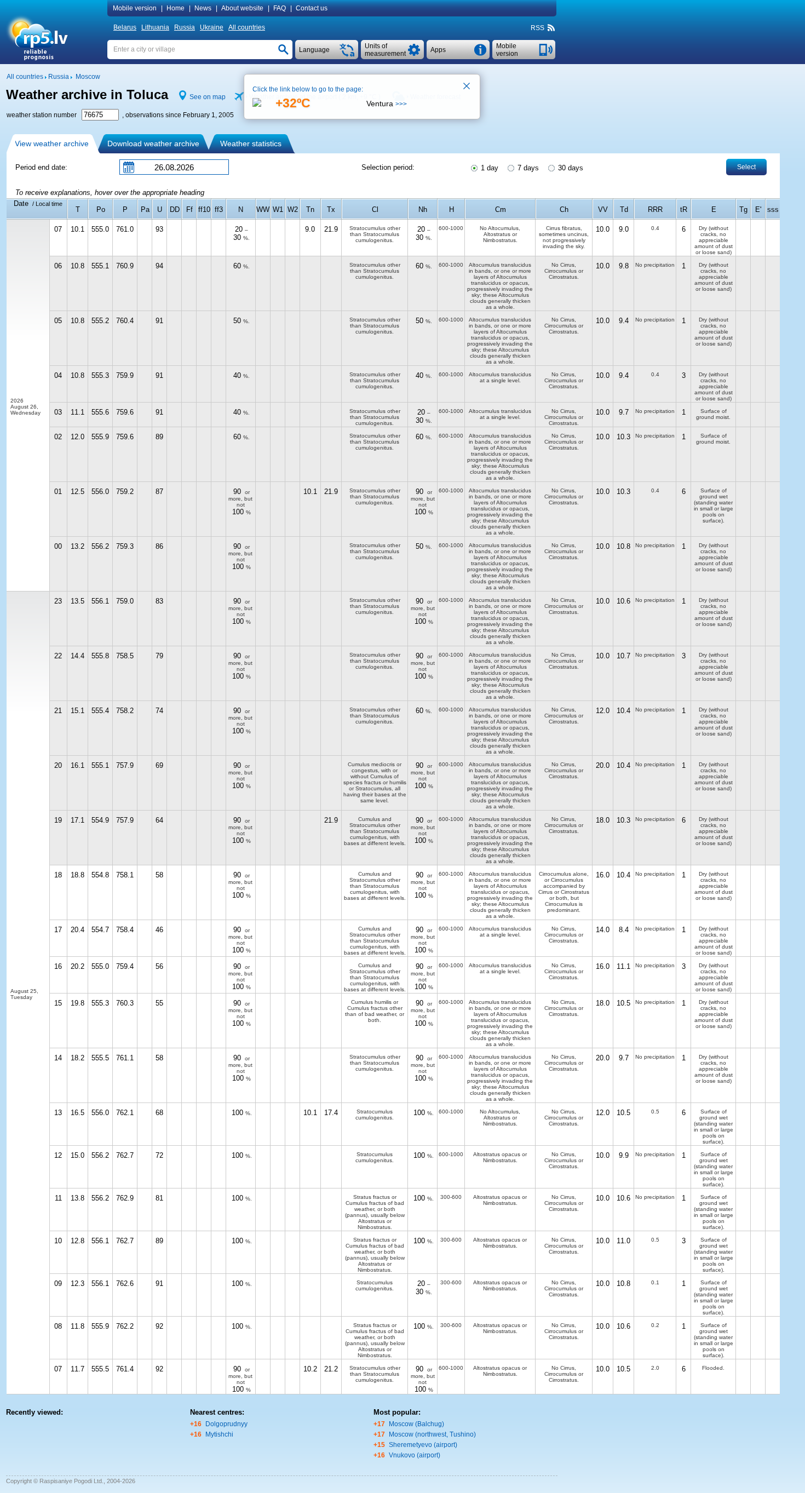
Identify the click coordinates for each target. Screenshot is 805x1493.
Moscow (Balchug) (416, 1424)
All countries (246, 27)
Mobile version (135, 8)
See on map (207, 97)
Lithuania (155, 27)
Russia (184, 27)
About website (242, 8)
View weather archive (52, 143)
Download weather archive (153, 143)
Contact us (311, 8)
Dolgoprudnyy (226, 1424)
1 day (488, 168)
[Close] (467, 87)
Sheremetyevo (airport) (423, 1445)
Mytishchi (219, 1434)
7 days (527, 168)
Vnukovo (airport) (414, 1455)
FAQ (279, 8)
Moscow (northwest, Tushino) (432, 1434)
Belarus (124, 27)
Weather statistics (250, 143)
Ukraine (211, 27)
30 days (569, 168)
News (202, 8)
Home (175, 8)
